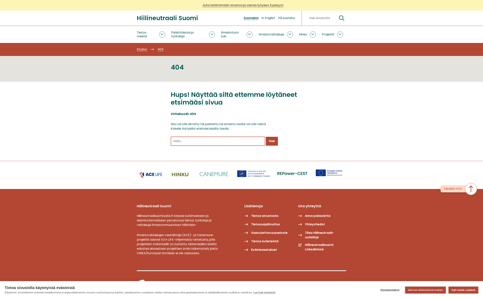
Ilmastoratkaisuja (271, 34)
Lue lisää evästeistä (264, 292)
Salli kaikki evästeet (463, 290)
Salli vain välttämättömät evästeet (425, 290)
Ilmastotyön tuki (230, 34)
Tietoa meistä (142, 34)
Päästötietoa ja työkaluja (182, 34)
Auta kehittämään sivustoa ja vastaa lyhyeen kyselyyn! (243, 5)
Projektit (328, 34)
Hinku (303, 34)
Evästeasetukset (390, 290)
